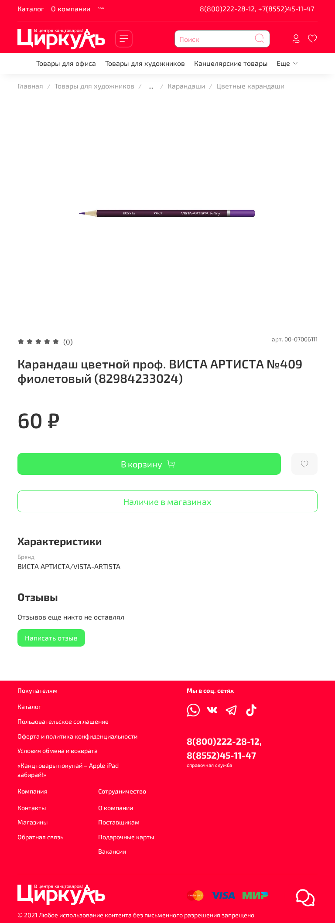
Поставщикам (119, 822)
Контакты (31, 807)
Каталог (30, 8)
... (151, 86)
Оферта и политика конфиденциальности (77, 736)
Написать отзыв (51, 637)
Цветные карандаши (250, 86)
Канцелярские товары (231, 63)
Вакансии (112, 851)
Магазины (32, 822)
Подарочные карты (126, 837)
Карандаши (186, 86)
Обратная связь (40, 837)
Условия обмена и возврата (57, 750)
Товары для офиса (66, 63)
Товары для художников (145, 63)
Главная (30, 86)
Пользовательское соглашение (63, 721)
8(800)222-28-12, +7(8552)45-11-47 (257, 8)
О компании (70, 8)
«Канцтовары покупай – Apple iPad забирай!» (68, 770)
